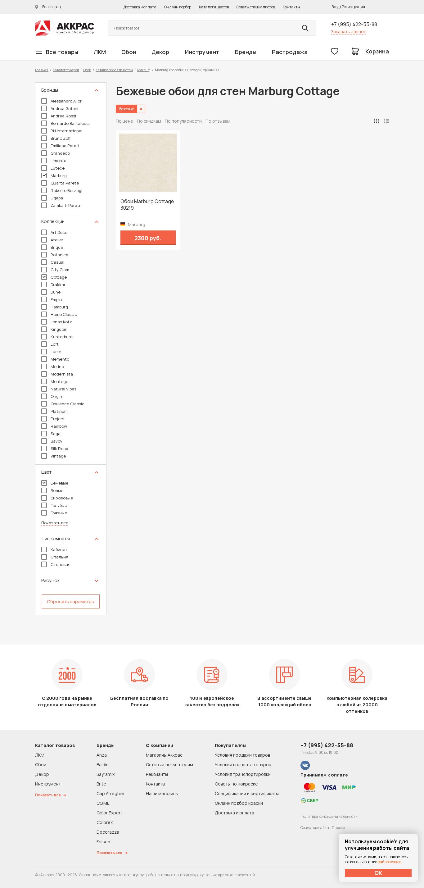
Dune (56, 292)
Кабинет (59, 549)
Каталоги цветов (214, 7)
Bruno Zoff (61, 138)
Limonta (58, 160)
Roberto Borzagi (66, 190)
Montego (59, 381)
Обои (128, 52)
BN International (66, 131)
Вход (336, 6)
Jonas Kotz (61, 322)
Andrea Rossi (63, 116)
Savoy (56, 441)
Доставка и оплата (140, 7)
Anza (102, 755)
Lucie (56, 351)
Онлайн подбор (177, 7)
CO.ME (103, 803)
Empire (57, 299)
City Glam (60, 269)
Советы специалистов (256, 7)
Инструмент (202, 52)
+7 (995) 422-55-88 (354, 24)
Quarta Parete (65, 183)
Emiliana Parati (65, 145)
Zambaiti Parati (65, 205)
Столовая (60, 564)
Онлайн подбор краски (239, 803)
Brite (101, 784)
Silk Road (59, 448)
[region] (70, 349)
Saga (56, 433)
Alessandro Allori (67, 101)
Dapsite (338, 827)
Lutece (58, 168)
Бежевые (59, 483)
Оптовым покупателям (169, 764)
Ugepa (57, 198)
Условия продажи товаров (242, 755)
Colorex (105, 822)
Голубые (59, 505)
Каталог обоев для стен (114, 69)
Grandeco (60, 153)
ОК (378, 873)
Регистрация (353, 6)
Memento (60, 359)
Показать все (54, 523)
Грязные (59, 513)
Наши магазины (162, 793)
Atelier (57, 240)
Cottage (59, 277)
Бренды (245, 52)
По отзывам (217, 121)
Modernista (62, 374)
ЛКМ (100, 52)
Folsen (103, 842)
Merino (57, 366)
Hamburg (59, 307)
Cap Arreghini (110, 793)
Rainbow (59, 426)
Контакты (291, 7)
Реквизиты (157, 774)
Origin (56, 396)
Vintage (58, 456)
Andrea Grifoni (64, 108)
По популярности (183, 121)
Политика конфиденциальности (329, 816)
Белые (57, 490)
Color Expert (109, 813)
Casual (57, 262)
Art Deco (59, 232)
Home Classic (64, 314)
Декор (160, 52)
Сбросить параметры (71, 601)
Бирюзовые (62, 498)
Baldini (103, 764)
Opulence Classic (67, 404)
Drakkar (58, 284)
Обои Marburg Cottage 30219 (147, 204)
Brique (57, 247)
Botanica (59, 254)
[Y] (305, 28)
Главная (41, 69)
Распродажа (290, 52)
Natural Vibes (63, 389)
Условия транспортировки (243, 774)
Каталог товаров (66, 69)
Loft (55, 344)
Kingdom (59, 329)
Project (58, 418)
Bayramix (106, 774)
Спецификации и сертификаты (247, 793)
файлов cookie (389, 861)
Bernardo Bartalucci (70, 123)
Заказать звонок (348, 31)
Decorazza (108, 832)
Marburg (144, 69)
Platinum (59, 411)
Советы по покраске (236, 784)
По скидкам (149, 121)
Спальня (59, 557)
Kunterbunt (62, 336)
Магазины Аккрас (164, 755)
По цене (124, 121)
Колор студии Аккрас (64, 28)
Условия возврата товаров (243, 764)
